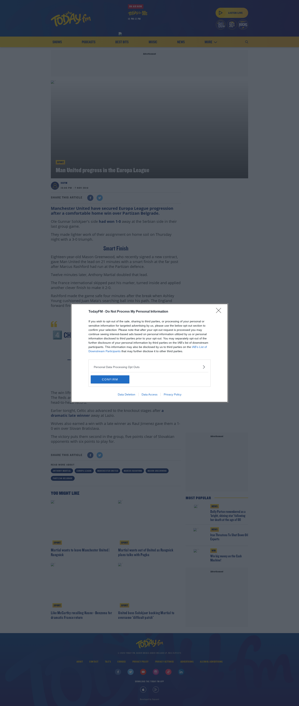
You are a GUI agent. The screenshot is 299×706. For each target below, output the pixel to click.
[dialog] (149, 353)
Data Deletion (126, 394)
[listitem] (149, 367)
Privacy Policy (172, 394)
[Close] (220, 312)
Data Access (149, 394)
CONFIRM (110, 379)
